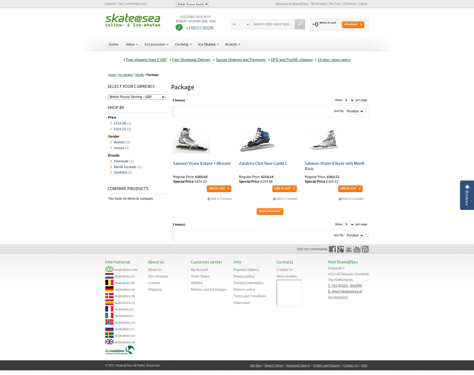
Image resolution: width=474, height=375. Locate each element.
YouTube (357, 249)
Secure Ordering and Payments (241, 60)
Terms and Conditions (250, 296)
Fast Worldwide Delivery (191, 60)
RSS (364, 365)
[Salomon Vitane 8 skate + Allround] (204, 139)
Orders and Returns (326, 365)
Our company (158, 276)
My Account (318, 3)
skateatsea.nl (124, 276)
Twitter (348, 249)
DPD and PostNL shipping (291, 60)
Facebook (332, 249)
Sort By (339, 111)
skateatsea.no (124, 322)
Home (114, 44)
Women (119, 142)
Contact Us (284, 270)
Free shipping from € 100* (146, 60)
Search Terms (273, 365)
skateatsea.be (124, 283)
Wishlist (196, 283)
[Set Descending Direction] (366, 111)
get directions (338, 297)
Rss (365, 249)
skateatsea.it (123, 316)
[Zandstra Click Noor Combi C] (270, 139)
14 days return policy (334, 60)
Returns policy (244, 289)
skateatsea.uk (124, 342)
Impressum (242, 303)
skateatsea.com (126, 270)
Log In (363, 3)
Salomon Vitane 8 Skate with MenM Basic (334, 166)
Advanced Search (298, 365)
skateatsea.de (124, 289)
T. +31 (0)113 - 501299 (345, 286)
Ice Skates (126, 74)
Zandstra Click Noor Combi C (263, 163)
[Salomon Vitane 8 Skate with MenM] (335, 139)
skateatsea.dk (124, 296)
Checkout (349, 3)
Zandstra (120, 172)
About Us (155, 270)
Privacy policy (244, 276)
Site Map (255, 365)
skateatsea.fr (123, 309)
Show (338, 100)
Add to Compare (221, 198)
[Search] (300, 24)
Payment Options (246, 270)
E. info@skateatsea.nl (345, 291)
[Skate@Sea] (132, 20)
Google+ (340, 249)
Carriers (154, 283)
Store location (286, 276)
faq (121, 3)
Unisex (119, 148)
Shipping (155, 289)
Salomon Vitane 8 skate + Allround (201, 163)
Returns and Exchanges (209, 289)
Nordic (139, 74)
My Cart (334, 3)
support (110, 3)
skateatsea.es (124, 303)
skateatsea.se (124, 336)
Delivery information (249, 283)
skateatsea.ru (124, 329)
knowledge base (136, 3)
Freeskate (121, 161)
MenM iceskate (125, 167)
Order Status (200, 276)
